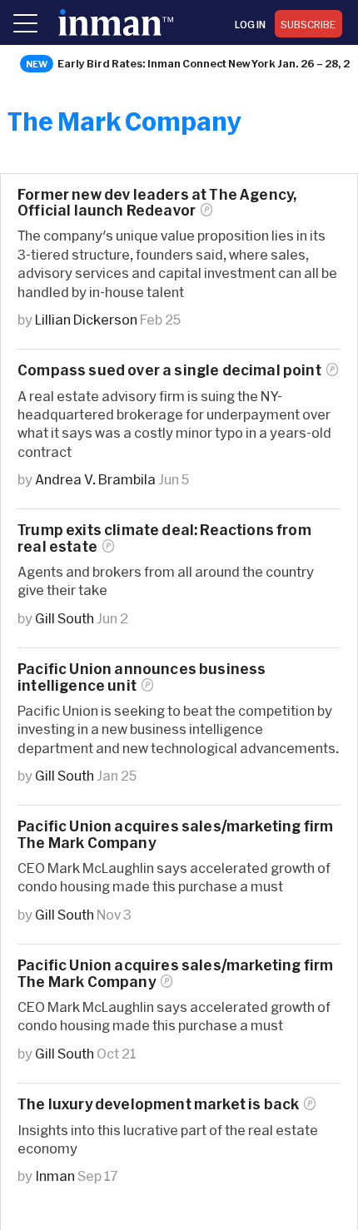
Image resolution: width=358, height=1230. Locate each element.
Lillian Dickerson (86, 319)
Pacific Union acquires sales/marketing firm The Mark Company (175, 834)
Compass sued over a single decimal (169, 370)
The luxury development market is (158, 1104)
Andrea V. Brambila (95, 479)
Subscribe (308, 24)
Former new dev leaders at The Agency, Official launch (156, 202)
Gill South (64, 618)
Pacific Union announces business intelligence (141, 676)
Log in (250, 24)
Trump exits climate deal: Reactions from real (164, 537)
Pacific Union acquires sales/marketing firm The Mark (175, 973)
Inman (55, 1175)
